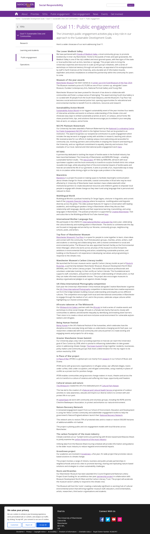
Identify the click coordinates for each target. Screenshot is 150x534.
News (95, 14)
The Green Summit (94, 346)
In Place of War (62, 359)
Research (24, 43)
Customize (14, 525)
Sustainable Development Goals (33, 19)
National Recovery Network (111, 415)
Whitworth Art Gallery (69, 307)
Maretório (60, 178)
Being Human (62, 325)
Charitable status (85, 532)
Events (104, 14)
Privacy (28, 532)
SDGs (45, 14)
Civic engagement (81, 14)
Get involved (117, 14)
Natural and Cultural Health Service (97, 390)
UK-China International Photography (74, 289)
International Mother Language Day (98, 222)
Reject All (29, 525)
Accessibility (52, 532)
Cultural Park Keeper (110, 386)
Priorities (35, 14)
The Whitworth (62, 386)
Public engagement (60, 14)
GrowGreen (86, 454)
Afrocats (96, 307)
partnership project (105, 476)
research (105, 359)
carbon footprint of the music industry (90, 439)
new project (88, 160)
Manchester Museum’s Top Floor (70, 237)
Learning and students (29, 50)
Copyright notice (39, 532)
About (25, 14)
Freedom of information (67, 532)
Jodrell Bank (64, 400)
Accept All (43, 525)
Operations (24, 64)
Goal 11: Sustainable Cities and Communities (62, 19)
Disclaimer (20, 532)
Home (16, 13)
